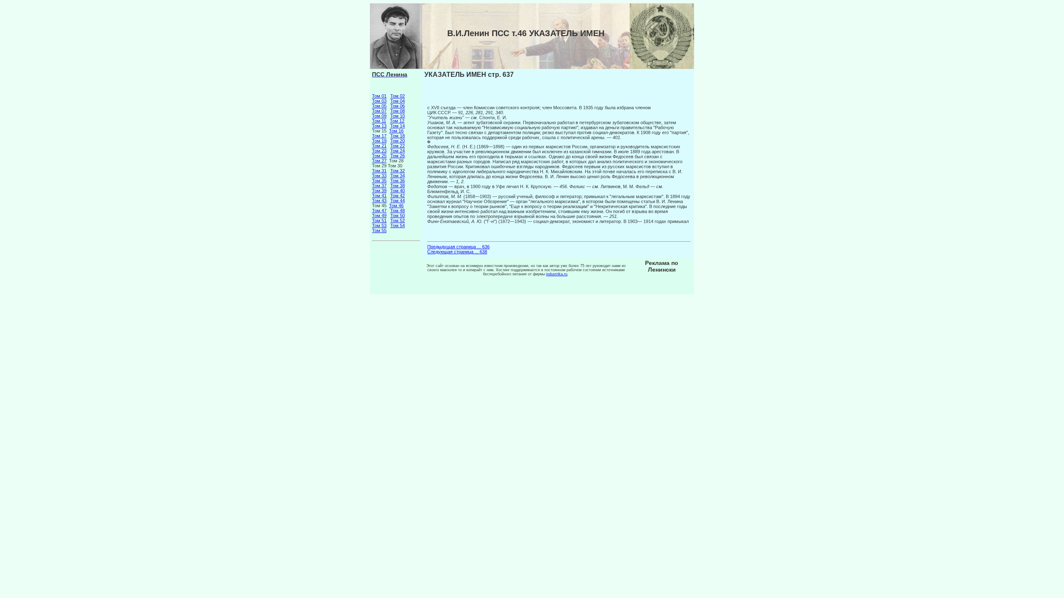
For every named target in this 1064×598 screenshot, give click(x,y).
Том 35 (379, 180)
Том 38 (397, 185)
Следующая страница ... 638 (457, 251)
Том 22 (397, 145)
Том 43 (379, 200)
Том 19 (379, 140)
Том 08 (397, 110)
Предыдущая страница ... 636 (458, 246)
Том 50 (397, 215)
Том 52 (397, 220)
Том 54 (397, 225)
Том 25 (379, 155)
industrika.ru (556, 274)
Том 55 (379, 230)
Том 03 (379, 100)
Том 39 (379, 190)
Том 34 (397, 175)
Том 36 (397, 180)
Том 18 (397, 135)
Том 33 (379, 175)
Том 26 (397, 155)
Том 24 (397, 150)
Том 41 (379, 195)
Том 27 (379, 160)
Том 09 (379, 115)
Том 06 (397, 105)
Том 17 (379, 135)
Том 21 (379, 145)
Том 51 (379, 220)
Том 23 (379, 150)
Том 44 (397, 200)
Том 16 (396, 130)
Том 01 (379, 95)
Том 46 (396, 205)
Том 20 (397, 140)
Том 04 (397, 100)
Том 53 (379, 225)
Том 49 (379, 215)
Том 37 (379, 185)
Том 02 (397, 95)
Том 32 (397, 170)
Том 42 (397, 195)
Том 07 (379, 110)
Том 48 (397, 210)
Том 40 (397, 190)
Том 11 (379, 120)
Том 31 (379, 170)
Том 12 (397, 120)
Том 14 (397, 125)
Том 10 (397, 115)
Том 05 (379, 105)
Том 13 (379, 125)
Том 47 (379, 210)
